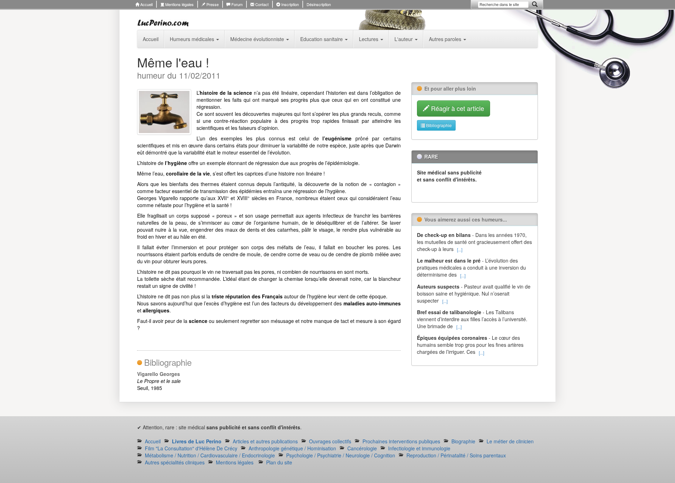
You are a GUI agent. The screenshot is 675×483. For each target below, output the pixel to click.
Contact (261, 4)
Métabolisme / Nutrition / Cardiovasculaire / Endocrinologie (210, 455)
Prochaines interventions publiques (401, 441)
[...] (459, 249)
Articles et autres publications (265, 441)
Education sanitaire (322, 38)
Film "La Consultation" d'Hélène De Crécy (191, 448)
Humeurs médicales (193, 38)
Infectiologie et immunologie (419, 448)
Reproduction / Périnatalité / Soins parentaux (456, 455)
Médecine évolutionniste (257, 38)
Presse (212, 4)
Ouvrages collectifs (330, 441)
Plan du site (279, 462)
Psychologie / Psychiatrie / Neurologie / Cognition (340, 455)
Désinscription (319, 4)
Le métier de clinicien (510, 441)
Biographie (463, 441)
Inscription (289, 4)
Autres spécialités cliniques (175, 462)
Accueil (146, 4)
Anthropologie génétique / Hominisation (292, 448)
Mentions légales (179, 4)
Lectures (369, 38)
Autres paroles (446, 38)
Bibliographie (438, 125)
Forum (236, 4)
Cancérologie (362, 448)
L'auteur (404, 38)
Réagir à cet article (456, 108)
